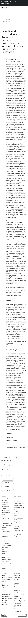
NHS (15, 516)
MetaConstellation (6, 592)
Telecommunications (6, 563)
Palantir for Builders (4, 528)
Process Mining (5, 596)
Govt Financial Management (5, 532)
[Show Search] (5, 615)
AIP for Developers (6, 577)
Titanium (3, 602)
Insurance (4, 539)
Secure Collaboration (5, 556)
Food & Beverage (6, 525)
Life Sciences (5, 543)
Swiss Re (16, 528)
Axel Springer (18, 501)
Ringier (16, 522)
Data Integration (5, 579)
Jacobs (16, 511)
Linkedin (8, 482)
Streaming (4, 600)
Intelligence (4, 541)
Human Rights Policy (18, 606)
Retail (3, 553)
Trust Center (17, 587)
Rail (2, 549)
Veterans (3, 568)
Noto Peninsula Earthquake (18, 519)
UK (5, 469)
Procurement (5, 547)
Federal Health (5, 519)
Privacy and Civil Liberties (19, 595)
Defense (3, 514)
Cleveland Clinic (19, 503)
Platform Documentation (18, 580)
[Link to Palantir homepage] (4, 8)
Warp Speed (4, 604)
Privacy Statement (19, 609)
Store (8, 490)
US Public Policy (19, 598)
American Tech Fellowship (5, 499)
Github (7, 486)
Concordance (18, 505)
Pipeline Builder (5, 594)
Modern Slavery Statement (18, 589)
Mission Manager (6, 545)
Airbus (16, 499)
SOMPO (16, 526)
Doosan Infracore (19, 507)
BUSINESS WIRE (11, 61)
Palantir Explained (19, 601)
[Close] (26, 3)
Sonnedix (17, 524)
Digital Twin (4, 581)
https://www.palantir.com (14, 295)
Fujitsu (16, 509)
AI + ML (3, 575)
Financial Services (6, 523)
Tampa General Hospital (18, 531)
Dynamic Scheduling (4, 584)
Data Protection (5, 512)
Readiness (4, 551)
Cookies (16, 592)
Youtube (7, 475)
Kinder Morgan (18, 513)
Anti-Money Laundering (4, 503)
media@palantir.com (11, 440)
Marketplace (5, 590)
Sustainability (18, 603)
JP (7, 469)
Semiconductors (6, 559)
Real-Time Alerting (6, 598)
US (2, 469)
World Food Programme (17, 535)
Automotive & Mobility (5, 507)
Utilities (3, 566)
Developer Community (17, 576)
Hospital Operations (4, 535)
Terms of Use (18, 611)
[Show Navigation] (2, 615)
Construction (5, 510)
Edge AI (3, 587)
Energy (3, 516)
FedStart (3, 521)
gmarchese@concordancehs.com (15, 447)
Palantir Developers (17, 584)
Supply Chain (5, 561)
